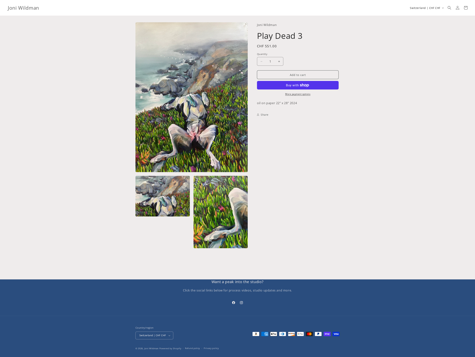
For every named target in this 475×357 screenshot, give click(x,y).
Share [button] (264, 114)
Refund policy (192, 348)
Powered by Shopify (170, 348)
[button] (449, 8)
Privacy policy (211, 348)
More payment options (297, 94)
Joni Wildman (151, 348)
